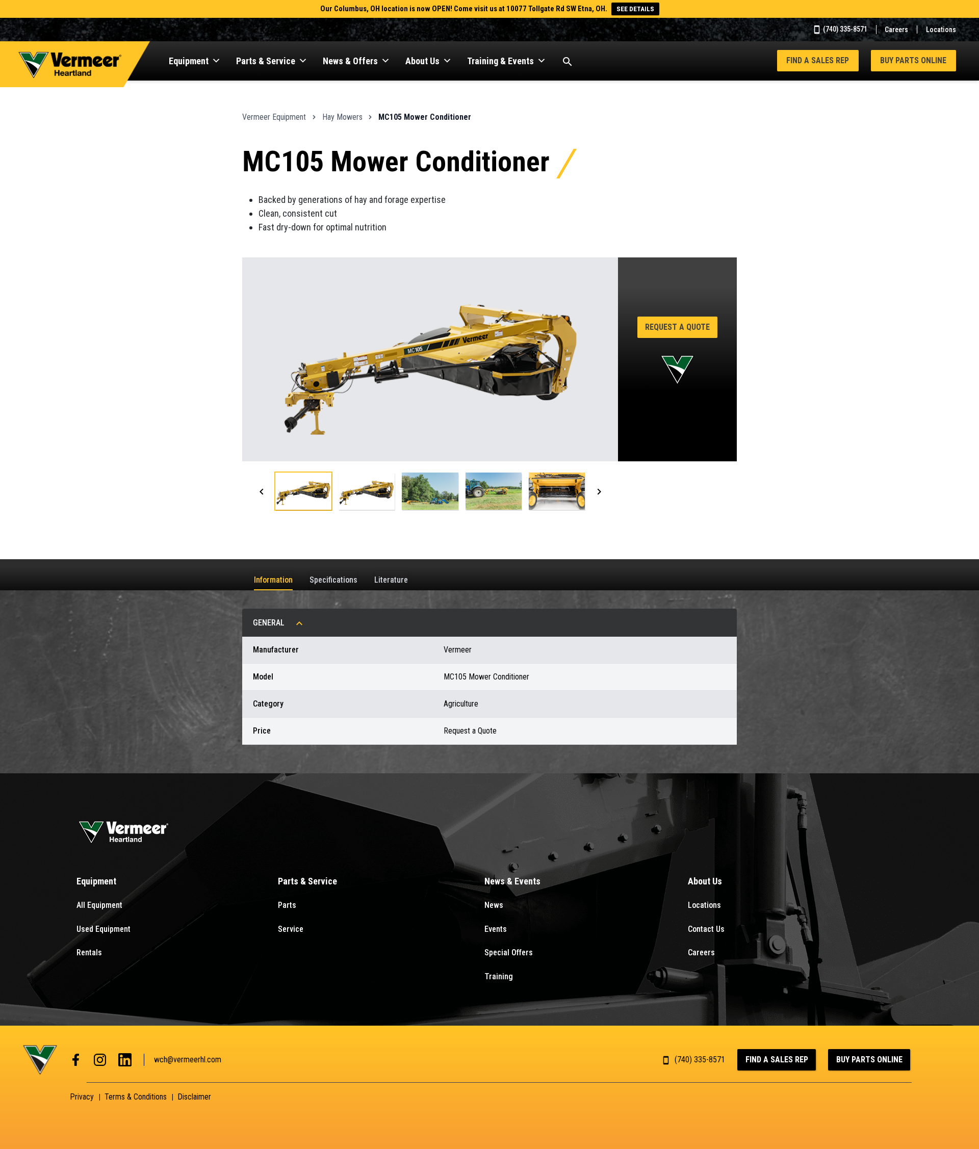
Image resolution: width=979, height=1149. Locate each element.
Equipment (189, 61)
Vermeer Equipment (274, 117)
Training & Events (500, 61)
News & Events (512, 881)
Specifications (333, 580)
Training (498, 976)
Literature (391, 580)
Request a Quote (677, 327)
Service (290, 929)
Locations (941, 29)
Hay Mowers (342, 117)
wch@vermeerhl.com (187, 1059)
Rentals (89, 952)
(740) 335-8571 (844, 29)
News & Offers (350, 61)
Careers (896, 29)
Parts (287, 905)
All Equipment (99, 905)
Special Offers (508, 952)
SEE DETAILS (635, 9)
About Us (422, 61)
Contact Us (706, 929)
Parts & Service (265, 61)
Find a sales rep (817, 60)
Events (495, 929)
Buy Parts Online (913, 60)
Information (273, 580)
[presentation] (261, 491)
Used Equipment (103, 929)
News (493, 905)
